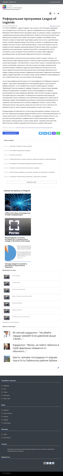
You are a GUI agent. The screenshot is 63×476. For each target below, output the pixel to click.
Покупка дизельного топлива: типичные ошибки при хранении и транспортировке (33, 159)
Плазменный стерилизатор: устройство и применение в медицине (28, 176)
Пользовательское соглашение (15, 451)
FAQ (14, 2)
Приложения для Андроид (18, 289)
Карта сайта (6, 395)
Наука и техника (7, 413)
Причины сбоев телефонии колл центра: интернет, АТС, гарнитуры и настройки (32, 172)
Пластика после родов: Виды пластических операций (24, 168)
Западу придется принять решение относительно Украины (16, 265)
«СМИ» (5, 434)
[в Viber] (54, 133)
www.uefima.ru (9, 5)
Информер (6, 385)
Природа (5, 419)
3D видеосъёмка (16, 282)
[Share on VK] (45, 133)
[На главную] (50, 26)
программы (16, 322)
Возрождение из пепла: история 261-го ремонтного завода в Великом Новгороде (17, 239)
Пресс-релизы (56, 26)
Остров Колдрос (16, 275)
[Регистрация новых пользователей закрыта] (58, 13)
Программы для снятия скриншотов (21, 316)
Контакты (5, 2)
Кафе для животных (17, 310)
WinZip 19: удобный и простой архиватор (22, 296)
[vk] (48, 463)
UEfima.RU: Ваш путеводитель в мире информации (18, 214)
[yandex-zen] (45, 463)
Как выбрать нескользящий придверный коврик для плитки (26, 163)
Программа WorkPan (17, 303)
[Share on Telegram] (49, 133)
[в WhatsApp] (58, 133)
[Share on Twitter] (41, 133)
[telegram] (50, 463)
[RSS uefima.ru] (53, 463)
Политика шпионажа (16, 155)
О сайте (11, 2)
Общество (6, 410)
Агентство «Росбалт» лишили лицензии (21, 146)
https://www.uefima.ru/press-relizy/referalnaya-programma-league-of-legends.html (34, 127)
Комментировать (11, 133)
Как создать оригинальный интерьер (20, 150)
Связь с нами (6, 398)
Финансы (5, 416)
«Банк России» (7, 437)
